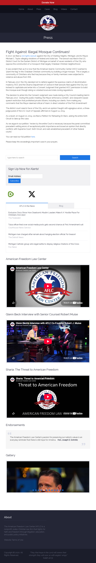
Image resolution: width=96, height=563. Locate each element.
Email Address (14, 176)
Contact (74, 9)
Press (38, 9)
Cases (47, 9)
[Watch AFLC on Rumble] (11, 194)
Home (21, 9)
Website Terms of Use (13, 540)
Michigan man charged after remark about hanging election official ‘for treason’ (42, 234)
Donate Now (48, 2)
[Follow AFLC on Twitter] (32, 194)
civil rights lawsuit (28, 56)
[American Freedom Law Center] (48, 23)
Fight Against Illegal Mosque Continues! (38, 52)
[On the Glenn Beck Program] (48, 486)
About (30, 9)
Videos (64, 9)
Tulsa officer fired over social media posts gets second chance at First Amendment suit (45, 224)
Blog (55, 9)
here (33, 137)
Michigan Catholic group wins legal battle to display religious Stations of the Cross (43, 244)
